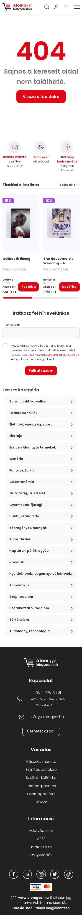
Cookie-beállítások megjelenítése (41, 908)
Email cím (13, 324)
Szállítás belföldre (41, 769)
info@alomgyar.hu (47, 716)
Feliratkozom (41, 370)
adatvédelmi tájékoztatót (58, 355)
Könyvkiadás (41, 855)
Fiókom (41, 802)
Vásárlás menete (41, 761)
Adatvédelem (41, 830)
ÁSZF (41, 838)
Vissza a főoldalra (41, 96)
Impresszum (41, 847)
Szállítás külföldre (41, 777)
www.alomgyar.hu (33, 897)
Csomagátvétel (41, 793)
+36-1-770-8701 (47, 692)
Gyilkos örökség (16, 258)
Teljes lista (68, 184)
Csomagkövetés (41, 786)
